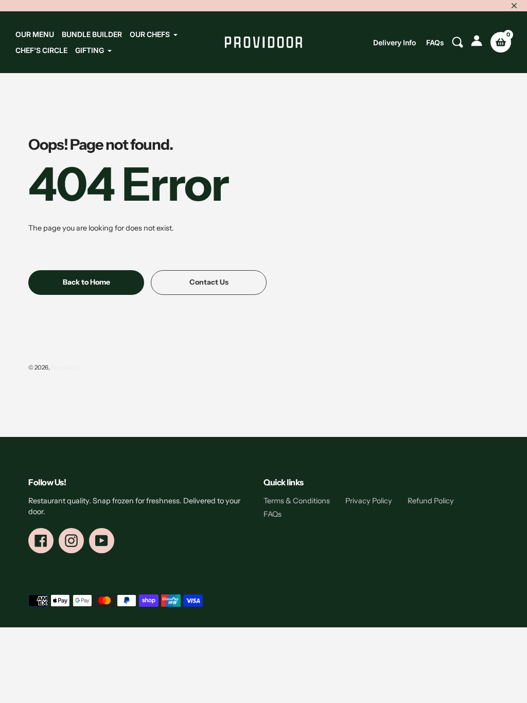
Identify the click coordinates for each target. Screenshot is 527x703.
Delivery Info (394, 42)
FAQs (435, 42)
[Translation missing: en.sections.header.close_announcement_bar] (514, 6)
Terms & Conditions (297, 500)
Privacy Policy (368, 500)
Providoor (64, 367)
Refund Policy (431, 500)
